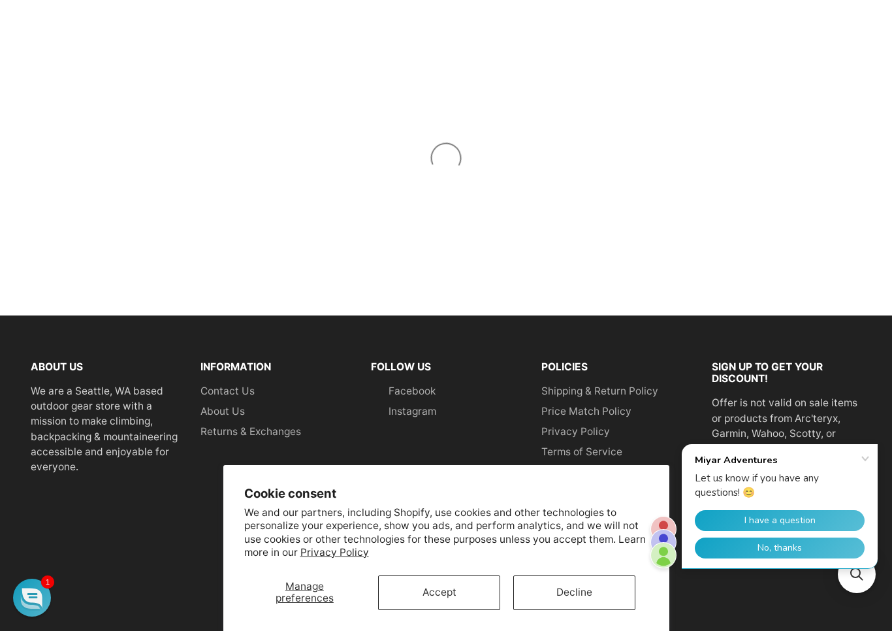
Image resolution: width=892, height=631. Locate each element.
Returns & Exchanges (250, 431)
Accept (439, 592)
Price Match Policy (586, 411)
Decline (574, 592)
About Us (222, 411)
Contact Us (227, 391)
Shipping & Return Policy (599, 391)
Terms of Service (581, 451)
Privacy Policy (334, 552)
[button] (32, 598)
